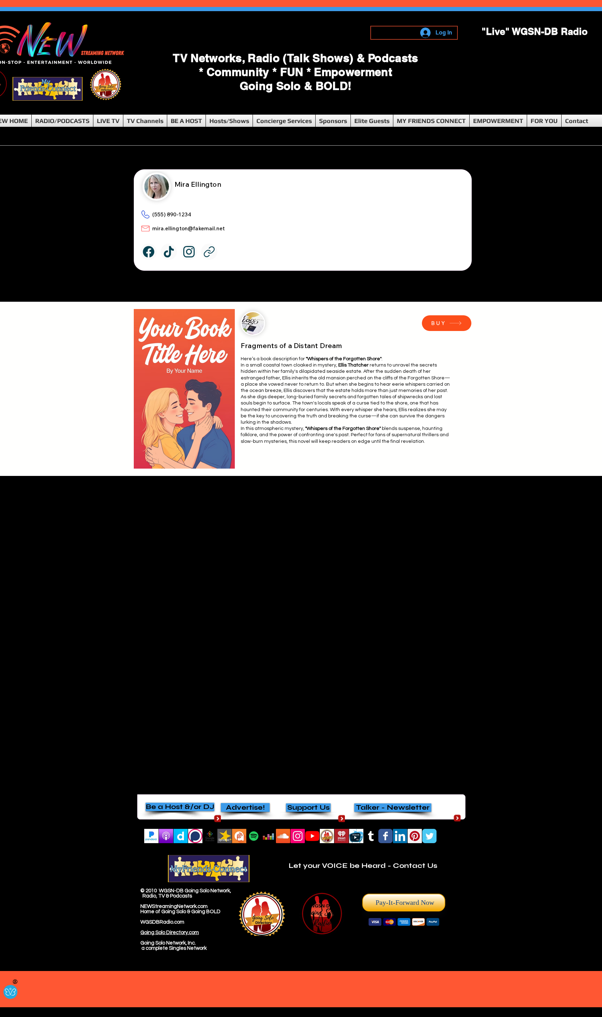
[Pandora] (151, 836)
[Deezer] (268, 836)
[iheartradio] (341, 836)
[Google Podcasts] (210, 836)
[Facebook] (148, 252)
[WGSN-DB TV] (356, 836)
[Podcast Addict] (239, 836)
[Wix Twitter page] (429, 836)
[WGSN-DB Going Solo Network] (312, 836)
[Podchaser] (195, 836)
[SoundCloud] (283, 836)
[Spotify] (254, 836)
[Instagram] (298, 836)
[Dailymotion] (180, 836)
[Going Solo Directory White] (327, 836)
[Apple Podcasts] (166, 836)
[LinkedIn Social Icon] (400, 836)
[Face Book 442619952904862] (385, 836)
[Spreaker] (224, 836)
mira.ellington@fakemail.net (188, 228)
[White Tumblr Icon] (371, 836)
